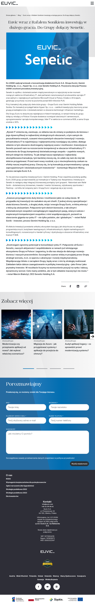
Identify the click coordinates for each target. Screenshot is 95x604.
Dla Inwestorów (12, 496)
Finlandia (32, 576)
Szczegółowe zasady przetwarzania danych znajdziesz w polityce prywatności (40, 458)
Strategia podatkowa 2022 (16, 489)
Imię (8, 403)
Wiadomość (10, 429)
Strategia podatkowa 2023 (16, 493)
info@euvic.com (47, 504)
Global (40, 576)
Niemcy (56, 576)
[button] (28, 368)
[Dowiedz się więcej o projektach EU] (18, 599)
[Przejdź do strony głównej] (47, 551)
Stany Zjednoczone (68, 576)
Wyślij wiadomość (79, 464)
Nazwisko (53, 403)
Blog (19, 15)
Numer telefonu (56, 416)
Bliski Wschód (22, 576)
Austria (12, 576)
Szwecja (40, 579)
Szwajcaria (81, 576)
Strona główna (11, 15)
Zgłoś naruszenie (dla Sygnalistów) (20, 486)
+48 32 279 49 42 (47, 506)
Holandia (48, 576)
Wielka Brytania (51, 579)
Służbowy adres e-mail (16, 416)
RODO (8, 479)
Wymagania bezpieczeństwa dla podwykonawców (26, 482)
